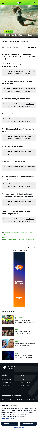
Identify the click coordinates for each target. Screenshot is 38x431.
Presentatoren (7, 382)
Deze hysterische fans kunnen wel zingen (18, 232)
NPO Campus (25, 382)
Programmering (7, 379)
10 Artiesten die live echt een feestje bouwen (19, 239)
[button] (3, 2)
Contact (23, 379)
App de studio (25, 385)
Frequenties (6, 385)
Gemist (4, 388)
